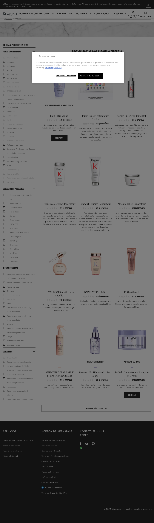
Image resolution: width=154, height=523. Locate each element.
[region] (78, 67)
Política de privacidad (53, 68)
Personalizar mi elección (66, 76)
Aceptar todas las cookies (90, 76)
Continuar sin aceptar (47, 56)
